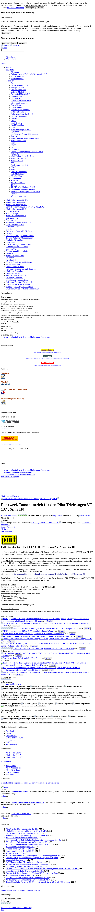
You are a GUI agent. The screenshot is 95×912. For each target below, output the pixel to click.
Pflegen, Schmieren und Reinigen (19, 262)
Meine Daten (11, 766)
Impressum (10, 740)
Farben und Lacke (13, 264)
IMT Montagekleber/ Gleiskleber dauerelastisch (25, 862)
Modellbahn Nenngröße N (16, 205)
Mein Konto (10, 57)
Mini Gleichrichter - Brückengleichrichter (62, 628)
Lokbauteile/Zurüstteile (15, 267)
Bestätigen (30, 8)
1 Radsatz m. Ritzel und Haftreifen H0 (49, 634)
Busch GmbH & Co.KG (20, 94)
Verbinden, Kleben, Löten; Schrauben (21, 269)
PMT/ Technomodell (19, 172)
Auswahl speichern (19, 43)
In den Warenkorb (8, 527)
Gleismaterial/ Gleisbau (15, 225)
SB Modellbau (16, 176)
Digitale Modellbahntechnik (17, 251)
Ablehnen (39, 8)
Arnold (13, 83)
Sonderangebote (17, 76)
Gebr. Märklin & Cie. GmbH (22, 114)
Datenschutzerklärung (15, 8)
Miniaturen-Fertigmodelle (16, 216)
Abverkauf (15, 72)
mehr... (3, 796)
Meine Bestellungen (14, 770)
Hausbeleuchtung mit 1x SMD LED (20, 849)
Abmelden (10, 774)
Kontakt (9, 733)
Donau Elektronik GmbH (21, 101)
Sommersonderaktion (21, 791)
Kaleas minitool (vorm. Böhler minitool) (26, 138)
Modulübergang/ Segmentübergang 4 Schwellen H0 (26, 831)
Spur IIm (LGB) (12, 211)
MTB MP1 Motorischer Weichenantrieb (22, 838)
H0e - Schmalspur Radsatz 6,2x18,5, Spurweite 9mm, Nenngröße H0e (34, 840)
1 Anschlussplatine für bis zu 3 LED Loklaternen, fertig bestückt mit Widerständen (38, 882)
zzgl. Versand (57, 516)
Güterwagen (11, 220)
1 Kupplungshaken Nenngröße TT (20, 847)
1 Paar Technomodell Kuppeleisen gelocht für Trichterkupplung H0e (33, 855)
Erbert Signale (16, 105)
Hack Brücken (16, 123)
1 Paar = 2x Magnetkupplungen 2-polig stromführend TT (28, 864)
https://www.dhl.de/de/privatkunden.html (11, 444)
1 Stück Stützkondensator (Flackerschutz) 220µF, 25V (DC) (29, 844)
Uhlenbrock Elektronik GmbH (23, 189)
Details (49, 621)
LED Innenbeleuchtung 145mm (41, 631)
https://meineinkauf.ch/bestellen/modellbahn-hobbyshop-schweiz (26, 470)
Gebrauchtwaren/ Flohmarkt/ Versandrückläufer (29, 74)
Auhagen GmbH (17, 87)
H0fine (13, 121)
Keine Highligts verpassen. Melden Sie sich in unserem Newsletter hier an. (30, 783)
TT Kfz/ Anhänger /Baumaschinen (19, 238)
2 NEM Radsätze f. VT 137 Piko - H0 (59, 649)
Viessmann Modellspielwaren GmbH (25, 192)
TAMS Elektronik (18, 183)
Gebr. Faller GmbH (18, 112)
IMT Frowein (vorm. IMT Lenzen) (24, 134)
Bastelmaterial (11, 260)
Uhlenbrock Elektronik (21, 814)
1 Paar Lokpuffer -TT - (15, 853)
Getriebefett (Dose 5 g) (30, 658)
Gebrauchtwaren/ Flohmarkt (17, 247)
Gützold (14, 118)
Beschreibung (6, 531)
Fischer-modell (17, 107)
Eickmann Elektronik (19, 103)
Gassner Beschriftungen (20, 110)
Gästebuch (10, 731)
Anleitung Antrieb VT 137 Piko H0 (45, 522)
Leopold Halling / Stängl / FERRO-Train (27, 152)
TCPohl (14, 185)
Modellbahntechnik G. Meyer (22, 156)
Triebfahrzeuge (12, 213)
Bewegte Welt (11, 249)
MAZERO (15, 154)
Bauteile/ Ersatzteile (13, 273)
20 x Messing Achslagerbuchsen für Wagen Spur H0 (27, 842)
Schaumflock (16, 178)
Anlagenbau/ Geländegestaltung (18, 222)
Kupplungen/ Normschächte (17, 280)
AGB (8, 742)
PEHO (13, 169)
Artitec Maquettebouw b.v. (21, 85)
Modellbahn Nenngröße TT (17, 202)
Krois (13, 147)
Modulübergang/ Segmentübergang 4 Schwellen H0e (27, 835)
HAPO (13, 127)
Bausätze (9, 253)
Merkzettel (5, 529)
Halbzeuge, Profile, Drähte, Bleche (19, 287)
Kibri (13, 143)
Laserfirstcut (16, 149)
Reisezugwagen (12, 218)
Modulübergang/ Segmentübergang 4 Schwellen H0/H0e (28, 880)
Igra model (15, 132)
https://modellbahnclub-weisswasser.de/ (16, 472)
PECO (13, 167)
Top (2, 910)
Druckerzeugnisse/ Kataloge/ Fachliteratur (22, 289)
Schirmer (14, 180)
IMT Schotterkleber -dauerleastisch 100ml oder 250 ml (27, 878)
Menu (3, 63)
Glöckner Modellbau (19, 116)
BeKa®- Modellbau (18, 92)
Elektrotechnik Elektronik (16, 275)
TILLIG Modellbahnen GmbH (23, 187)
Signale (9, 229)
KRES (13, 145)
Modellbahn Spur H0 (14, 753)
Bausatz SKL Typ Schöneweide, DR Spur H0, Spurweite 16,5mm (32, 858)
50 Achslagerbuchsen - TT (16, 860)
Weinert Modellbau (18, 196)
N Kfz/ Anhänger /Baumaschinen (19, 244)
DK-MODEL (16, 98)
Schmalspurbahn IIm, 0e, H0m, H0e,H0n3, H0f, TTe (27, 207)
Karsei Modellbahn (18, 141)
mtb (12, 163)
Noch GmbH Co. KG (19, 165)
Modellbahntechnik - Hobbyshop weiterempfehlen (20, 890)
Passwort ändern (12, 772)
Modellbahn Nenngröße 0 (16, 209)
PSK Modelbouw (18, 174)
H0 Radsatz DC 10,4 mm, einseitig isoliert (22, 833)
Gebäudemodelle (12, 227)
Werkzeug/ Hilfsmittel (14, 278)
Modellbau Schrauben (14, 271)
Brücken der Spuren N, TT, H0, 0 (19, 231)
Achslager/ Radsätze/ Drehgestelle (19, 282)
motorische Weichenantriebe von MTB (28, 802)
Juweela (14, 136)
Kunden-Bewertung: (9, 515)
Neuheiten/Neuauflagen (15, 240)
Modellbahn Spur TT (14, 757)
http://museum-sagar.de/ (10, 477)
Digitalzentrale (16, 96)
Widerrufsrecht (11, 736)
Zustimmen (6, 33)
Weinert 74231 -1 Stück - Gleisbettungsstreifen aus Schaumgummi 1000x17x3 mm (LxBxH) (42, 869)
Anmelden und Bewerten (11, 684)
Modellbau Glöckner (19, 158)
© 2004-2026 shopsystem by (16, 908)
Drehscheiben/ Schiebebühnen (18, 284)
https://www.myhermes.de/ (7, 428)
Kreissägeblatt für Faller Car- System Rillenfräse (25, 871)
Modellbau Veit (17, 161)
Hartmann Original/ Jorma (21, 129)
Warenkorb (11, 59)
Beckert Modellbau (18, 90)
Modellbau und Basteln (15, 256)
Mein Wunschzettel (13, 768)
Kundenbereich (7, 761)
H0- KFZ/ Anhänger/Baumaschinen (20, 236)
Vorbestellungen (17, 79)
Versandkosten (11, 744)
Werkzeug (10, 258)
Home (8, 67)
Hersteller (9, 81)
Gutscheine (10, 242)
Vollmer (14, 194)
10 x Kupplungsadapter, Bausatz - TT (21, 875)
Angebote (10, 70)
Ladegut (9, 233)
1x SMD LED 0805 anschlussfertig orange (54, 636)
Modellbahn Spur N (14, 755)
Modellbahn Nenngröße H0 (17, 200)
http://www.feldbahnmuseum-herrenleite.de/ (18, 474)
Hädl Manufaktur (17, 125)
